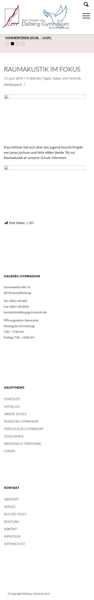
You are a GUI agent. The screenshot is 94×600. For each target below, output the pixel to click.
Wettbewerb (13, 85)
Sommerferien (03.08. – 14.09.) (28, 38)
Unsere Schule (15, 414)
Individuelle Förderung (23, 444)
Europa (9, 451)
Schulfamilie (14, 436)
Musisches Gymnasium (21, 421)
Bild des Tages (40, 78)
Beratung (11, 522)
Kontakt (10, 529)
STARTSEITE (12, 399)
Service (10, 507)
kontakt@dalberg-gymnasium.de (25, 312)
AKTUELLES (12, 406)
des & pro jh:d (42, 593)
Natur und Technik (66, 78)
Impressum (12, 536)
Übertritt (11, 499)
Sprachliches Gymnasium (23, 429)
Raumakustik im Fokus (42, 69)
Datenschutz (14, 544)
